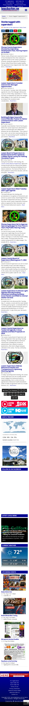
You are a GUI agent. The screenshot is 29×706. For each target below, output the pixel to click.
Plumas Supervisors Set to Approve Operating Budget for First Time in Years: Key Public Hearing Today (14, 226)
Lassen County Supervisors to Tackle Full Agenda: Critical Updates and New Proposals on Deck (13, 330)
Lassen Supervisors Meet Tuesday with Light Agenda (13, 190)
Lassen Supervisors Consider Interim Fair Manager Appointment (12, 85)
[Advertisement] (14, 456)
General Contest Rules (20, 5)
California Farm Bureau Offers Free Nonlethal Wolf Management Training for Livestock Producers (14, 532)
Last (13, 398)
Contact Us (20, 6)
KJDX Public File (20, 1)
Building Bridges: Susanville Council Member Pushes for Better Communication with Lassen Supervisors (14, 119)
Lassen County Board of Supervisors (11, 163)
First (6, 390)
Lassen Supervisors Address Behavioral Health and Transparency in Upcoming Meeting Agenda (11, 368)
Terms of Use (19, 3)
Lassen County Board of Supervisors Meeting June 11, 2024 (13, 259)
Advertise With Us (10, 6)
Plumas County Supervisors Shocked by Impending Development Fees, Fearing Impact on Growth (14, 49)
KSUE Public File (10, 3)
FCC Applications (9, 1)
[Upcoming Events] (14, 582)
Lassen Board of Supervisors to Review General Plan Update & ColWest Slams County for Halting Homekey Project (14, 155)
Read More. (8, 67)
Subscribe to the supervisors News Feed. (14, 27)
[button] (26, 10)
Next (21, 394)
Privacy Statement (7, 5)
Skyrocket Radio (18, 701)
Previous (14, 390)
